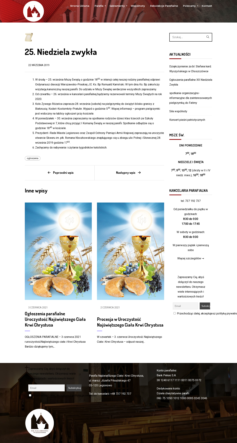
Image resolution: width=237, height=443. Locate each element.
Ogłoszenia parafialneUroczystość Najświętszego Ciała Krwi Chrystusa (55, 319)
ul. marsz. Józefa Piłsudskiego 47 (109, 380)
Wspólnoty (138, 5)
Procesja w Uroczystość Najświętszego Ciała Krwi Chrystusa (130, 322)
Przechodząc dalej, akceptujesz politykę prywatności (64, 395)
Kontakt (207, 5)
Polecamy (190, 6)
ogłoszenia (32, 158)
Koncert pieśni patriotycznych (187, 119)
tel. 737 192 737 (191, 201)
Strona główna (79, 5)
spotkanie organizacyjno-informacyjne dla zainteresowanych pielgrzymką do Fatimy (190, 97)
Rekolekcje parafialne (164, 5)
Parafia (99, 6)
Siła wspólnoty (178, 111)
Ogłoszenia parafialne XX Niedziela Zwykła (190, 82)
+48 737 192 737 (120, 393)
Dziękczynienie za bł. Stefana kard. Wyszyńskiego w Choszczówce (190, 69)
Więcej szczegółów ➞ (190, 258)
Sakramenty (117, 6)
